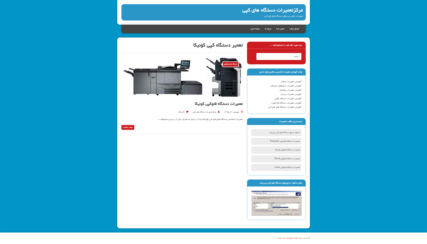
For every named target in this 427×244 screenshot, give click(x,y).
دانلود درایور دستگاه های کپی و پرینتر (284, 133)
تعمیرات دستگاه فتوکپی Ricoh (287, 159)
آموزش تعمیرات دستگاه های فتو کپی (284, 107)
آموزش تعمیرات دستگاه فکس (287, 98)
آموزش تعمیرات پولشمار (290, 90)
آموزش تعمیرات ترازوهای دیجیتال (286, 85)
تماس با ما (280, 29)
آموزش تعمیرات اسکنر (291, 81)
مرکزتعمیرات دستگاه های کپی (204, 112)
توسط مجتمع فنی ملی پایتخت (287, 238)
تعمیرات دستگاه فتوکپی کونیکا (219, 104)
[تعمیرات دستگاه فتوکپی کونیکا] (182, 95)
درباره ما (268, 29)
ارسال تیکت (294, 29)
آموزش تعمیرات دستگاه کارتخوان (286, 103)
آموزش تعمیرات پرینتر (291, 94)
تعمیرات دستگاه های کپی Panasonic (285, 141)
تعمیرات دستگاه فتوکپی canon (287, 167)
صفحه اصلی (255, 29)
